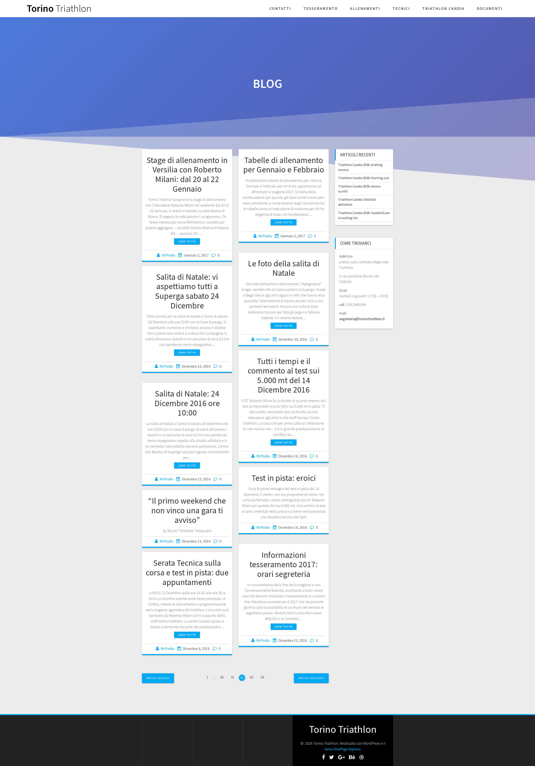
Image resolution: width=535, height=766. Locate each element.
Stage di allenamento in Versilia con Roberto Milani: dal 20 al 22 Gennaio (187, 174)
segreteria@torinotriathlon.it (362, 318)
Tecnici (401, 8)
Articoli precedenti (311, 678)
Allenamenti (365, 8)
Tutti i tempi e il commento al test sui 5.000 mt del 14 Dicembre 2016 (284, 375)
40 (223, 677)
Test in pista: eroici (284, 478)
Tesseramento (320, 8)
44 (263, 677)
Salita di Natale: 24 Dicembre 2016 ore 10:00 (187, 403)
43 (252, 677)
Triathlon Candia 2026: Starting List (363, 178)
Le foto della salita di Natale (283, 268)
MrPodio (168, 255)
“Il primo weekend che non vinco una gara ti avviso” (187, 510)
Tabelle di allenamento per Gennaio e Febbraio (283, 165)
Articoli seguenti (157, 678)
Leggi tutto (187, 241)
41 (234, 677)
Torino (59, 8)
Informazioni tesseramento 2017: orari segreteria (284, 564)
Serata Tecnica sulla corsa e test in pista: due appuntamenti (187, 572)
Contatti (280, 8)
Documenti (490, 8)
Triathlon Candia (443, 8)
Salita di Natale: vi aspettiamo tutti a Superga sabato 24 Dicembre (187, 291)
